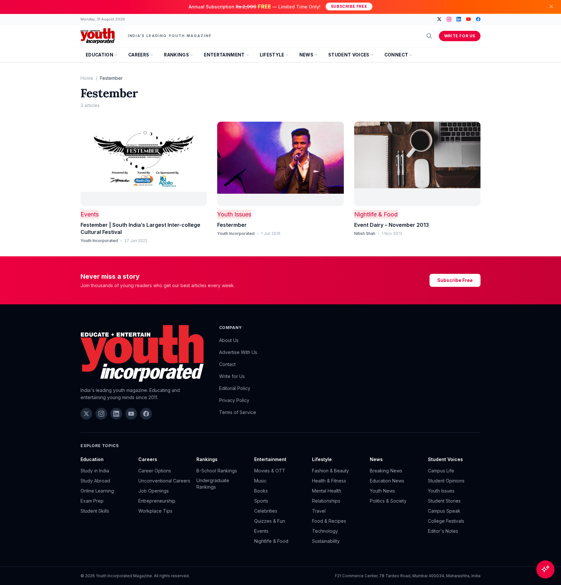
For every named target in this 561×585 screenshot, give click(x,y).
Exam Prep (92, 501)
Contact (227, 364)
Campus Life (441, 470)
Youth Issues (234, 214)
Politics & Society (388, 501)
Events (90, 214)
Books (261, 491)
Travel (319, 511)
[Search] (429, 36)
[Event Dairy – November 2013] (417, 164)
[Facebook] (478, 19)
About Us (229, 340)
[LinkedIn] (458, 19)
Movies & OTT (269, 470)
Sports (261, 501)
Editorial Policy (234, 388)
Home (87, 78)
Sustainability (326, 541)
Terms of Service (237, 412)
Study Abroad (95, 480)
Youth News (382, 491)
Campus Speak (444, 511)
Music (260, 480)
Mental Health (326, 491)
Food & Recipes (329, 521)
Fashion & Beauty (330, 470)
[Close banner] (551, 6)
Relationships (326, 501)
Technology (325, 531)
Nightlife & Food (376, 214)
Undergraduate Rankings (212, 484)
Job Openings (153, 491)
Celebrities (265, 511)
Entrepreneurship (156, 501)
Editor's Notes (443, 531)
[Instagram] (449, 19)
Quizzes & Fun (269, 521)
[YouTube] (468, 19)
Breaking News (386, 470)
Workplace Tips (155, 511)
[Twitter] (439, 19)
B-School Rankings (216, 470)
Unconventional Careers (164, 480)
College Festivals (446, 521)
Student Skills (95, 511)
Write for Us (459, 35)
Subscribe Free (349, 6)
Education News (387, 480)
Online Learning (97, 491)
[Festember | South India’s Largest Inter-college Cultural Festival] (144, 164)
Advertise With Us (238, 352)
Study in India (95, 470)
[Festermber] (280, 164)
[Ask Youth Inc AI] (545, 569)
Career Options (154, 470)
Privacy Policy (234, 400)
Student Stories (444, 501)
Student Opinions (446, 480)
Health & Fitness (329, 480)
